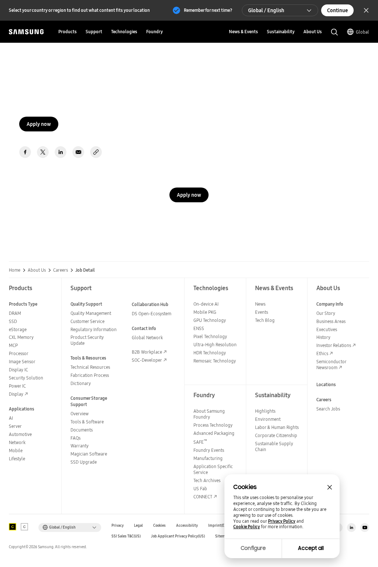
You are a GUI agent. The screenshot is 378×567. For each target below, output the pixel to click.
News (260, 304)
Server (15, 426)
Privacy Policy (281, 521)
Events (261, 312)
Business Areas (331, 321)
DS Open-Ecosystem (151, 313)
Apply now (39, 124)
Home (14, 270)
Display (16, 394)
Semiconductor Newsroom (331, 364)
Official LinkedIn (351, 527)
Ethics (322, 353)
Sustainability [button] (281, 31)
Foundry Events (208, 450)
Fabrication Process (90, 375)
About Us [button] (312, 31)
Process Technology (213, 425)
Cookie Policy (246, 527)
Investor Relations (333, 345)
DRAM (15, 313)
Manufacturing (208, 458)
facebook (25, 152)
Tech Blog (265, 320)
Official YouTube (364, 527)
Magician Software (89, 454)
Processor (18, 353)
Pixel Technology (210, 336)
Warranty (80, 446)
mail (78, 152)
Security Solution (26, 378)
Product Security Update (87, 340)
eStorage (18, 329)
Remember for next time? (208, 10)
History (323, 337)
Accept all (311, 548)
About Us (37, 270)
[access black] (12, 526)
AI (11, 418)
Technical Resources (90, 367)
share (96, 152)
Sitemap (222, 536)
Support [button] (94, 31)
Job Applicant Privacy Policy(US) (178, 536)
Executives (326, 329)
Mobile (16, 450)
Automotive (20, 434)
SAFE (200, 442)
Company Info (329, 304)
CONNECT (202, 497)
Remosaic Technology (214, 361)
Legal (138, 525)
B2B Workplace (147, 352)
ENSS (198, 328)
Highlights (265, 411)
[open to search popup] (334, 32)
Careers (60, 270)
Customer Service (87, 321)
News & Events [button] (243, 31)
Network (17, 442)
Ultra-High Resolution (215, 344)
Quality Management (91, 313)
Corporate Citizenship (276, 435)
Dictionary (81, 383)
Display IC (18, 370)
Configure (253, 548)
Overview (80, 413)
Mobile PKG (204, 312)
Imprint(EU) (218, 525)
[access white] (24, 526)
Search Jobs (328, 409)
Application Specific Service (213, 469)
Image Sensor (22, 361)
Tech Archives (206, 480)
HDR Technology (209, 353)
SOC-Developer (147, 360)
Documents (82, 430)
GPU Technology (209, 320)
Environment (268, 419)
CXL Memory (21, 337)
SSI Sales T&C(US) (126, 536)
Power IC (17, 386)
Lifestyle (17, 459)
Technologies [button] (124, 31)
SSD (13, 321)
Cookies (159, 525)
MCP (13, 345)
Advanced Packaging (213, 433)
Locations (326, 384)
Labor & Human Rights (277, 427)
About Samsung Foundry (209, 414)
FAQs (75, 438)
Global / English (266, 10)
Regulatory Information (94, 329)
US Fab (200, 488)
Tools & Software (87, 422)
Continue (337, 10)
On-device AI (206, 304)
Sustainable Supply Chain (274, 446)
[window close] (330, 487)
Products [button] (67, 31)
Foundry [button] (154, 31)
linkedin (60, 152)
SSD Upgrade (84, 462)
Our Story (325, 313)
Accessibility (187, 525)
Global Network (147, 337)
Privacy (117, 525)
